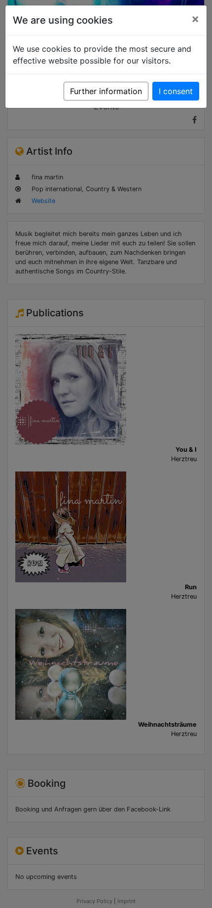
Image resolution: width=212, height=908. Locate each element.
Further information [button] (106, 91)
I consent (176, 91)
